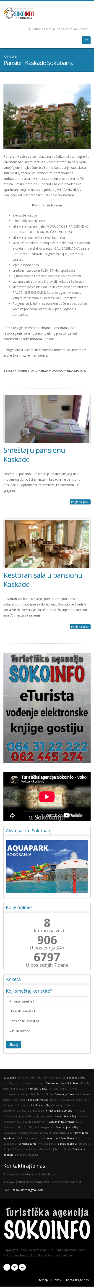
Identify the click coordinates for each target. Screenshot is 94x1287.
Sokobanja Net (76, 1077)
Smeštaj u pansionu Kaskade (34, 454)
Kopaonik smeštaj (65, 1116)
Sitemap (42, 1280)
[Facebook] (6, 1267)
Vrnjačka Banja (27, 1143)
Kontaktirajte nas (77, 1280)
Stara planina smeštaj (61, 1121)
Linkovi (57, 1280)
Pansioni (10, 56)
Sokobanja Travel (65, 1094)
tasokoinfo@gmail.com (28, 1190)
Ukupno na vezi (47, 930)
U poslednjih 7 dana (47, 965)
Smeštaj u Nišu (38, 1088)
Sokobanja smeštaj (67, 1127)
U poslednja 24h (47, 948)
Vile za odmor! (20, 1031)
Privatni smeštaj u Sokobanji (62, 1083)
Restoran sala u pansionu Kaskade (42, 579)
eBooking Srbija (67, 1143)
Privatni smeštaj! (22, 1001)
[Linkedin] (22, 1267)
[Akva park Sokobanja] (47, 866)
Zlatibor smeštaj (40, 1105)
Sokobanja (9, 1077)
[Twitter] (14, 1267)
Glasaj (13, 1044)
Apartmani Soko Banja (60, 1138)
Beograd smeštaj (38, 1099)
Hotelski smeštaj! (22, 1011)
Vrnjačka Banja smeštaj (59, 1110)
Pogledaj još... (80, 502)
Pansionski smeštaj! (24, 1021)
